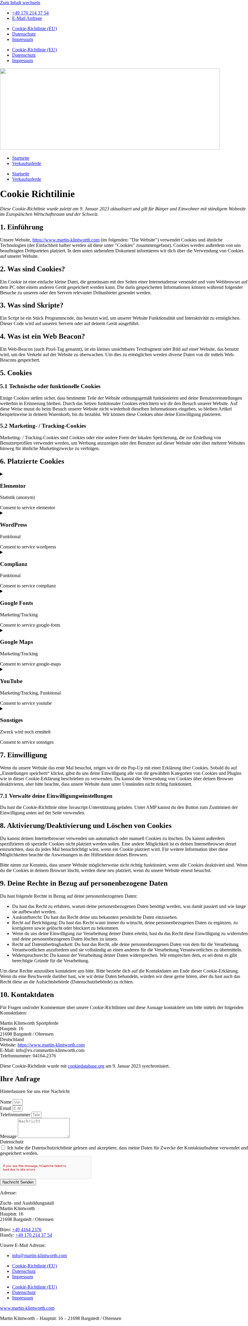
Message (9, 1136)
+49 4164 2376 (26, 1229)
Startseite (20, 158)
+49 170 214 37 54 (33, 1235)
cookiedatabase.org (86, 1066)
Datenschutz (24, 34)
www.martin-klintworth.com (27, 1308)
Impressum (22, 39)
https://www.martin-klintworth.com (66, 239)
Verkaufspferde (26, 163)
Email (6, 1108)
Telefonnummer (15, 1114)
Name (6, 1101)
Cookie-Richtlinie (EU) (34, 28)
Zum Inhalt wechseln (20, 2)
